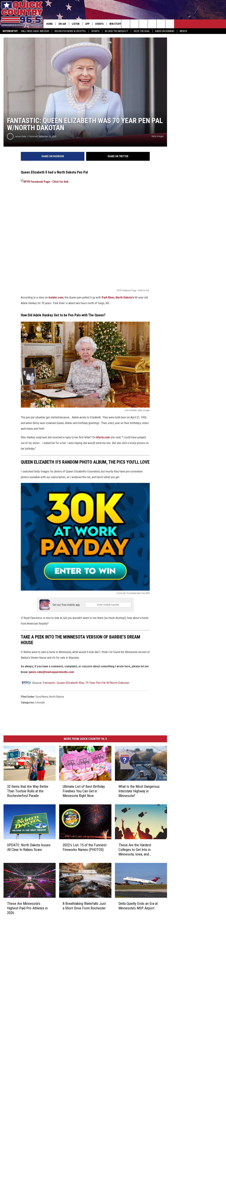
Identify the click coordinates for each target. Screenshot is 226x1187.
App (87, 23)
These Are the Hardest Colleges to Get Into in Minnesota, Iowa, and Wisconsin (134, 850)
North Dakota (56, 696)
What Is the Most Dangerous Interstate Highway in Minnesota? (139, 791)
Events (99, 23)
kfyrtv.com (103, 437)
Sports (95, 31)
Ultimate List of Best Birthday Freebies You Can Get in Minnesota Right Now (84, 791)
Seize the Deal (142, 31)
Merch (183, 31)
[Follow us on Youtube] (169, 23)
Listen (75, 23)
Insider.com (56, 297)
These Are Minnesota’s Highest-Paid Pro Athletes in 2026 (27, 908)
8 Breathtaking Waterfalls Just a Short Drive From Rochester (84, 905)
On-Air (62, 23)
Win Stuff (115, 23)
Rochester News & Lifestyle (70, 31)
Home (49, 23)
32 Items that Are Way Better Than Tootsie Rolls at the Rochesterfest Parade (27, 791)
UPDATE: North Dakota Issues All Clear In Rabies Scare (28, 847)
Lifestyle (40, 702)
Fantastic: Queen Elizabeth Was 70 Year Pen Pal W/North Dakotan (86, 682)
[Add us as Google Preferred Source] (134, 23)
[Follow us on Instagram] (152, 23)
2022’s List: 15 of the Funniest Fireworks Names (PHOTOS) (84, 847)
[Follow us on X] (161, 23)
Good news (42, 696)
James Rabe (20, 136)
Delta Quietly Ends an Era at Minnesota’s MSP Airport (138, 905)
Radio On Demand (164, 31)
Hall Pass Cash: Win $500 (35, 31)
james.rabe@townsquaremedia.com (51, 672)
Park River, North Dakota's (118, 297)
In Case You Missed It (116, 31)
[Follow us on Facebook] (143, 23)
